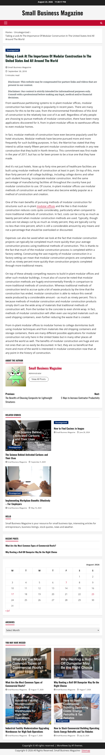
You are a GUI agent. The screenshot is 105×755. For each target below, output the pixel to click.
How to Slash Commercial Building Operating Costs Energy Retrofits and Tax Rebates (76, 729)
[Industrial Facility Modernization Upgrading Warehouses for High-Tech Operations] (28, 709)
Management (62, 721)
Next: (80, 396)
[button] (6, 23)
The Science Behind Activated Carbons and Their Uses (26, 456)
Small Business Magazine (52, 12)
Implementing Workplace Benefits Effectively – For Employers (27, 502)
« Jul (7, 610)
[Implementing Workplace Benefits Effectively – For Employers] (28, 481)
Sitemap (86, 750)
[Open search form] (101, 23)
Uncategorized (13, 50)
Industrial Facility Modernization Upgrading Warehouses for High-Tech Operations (27, 729)
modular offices (46, 206)
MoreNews (62, 745)
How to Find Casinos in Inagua (69, 428)
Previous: (28, 398)
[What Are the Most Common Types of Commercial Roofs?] (28, 663)
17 (12, 594)
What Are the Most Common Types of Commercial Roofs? (30, 545)
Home (11, 675)
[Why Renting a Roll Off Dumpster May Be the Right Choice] (77, 663)
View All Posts (39, 379)
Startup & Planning (16, 721)
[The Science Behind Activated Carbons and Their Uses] (28, 435)
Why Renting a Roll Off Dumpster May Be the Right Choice (31, 552)
